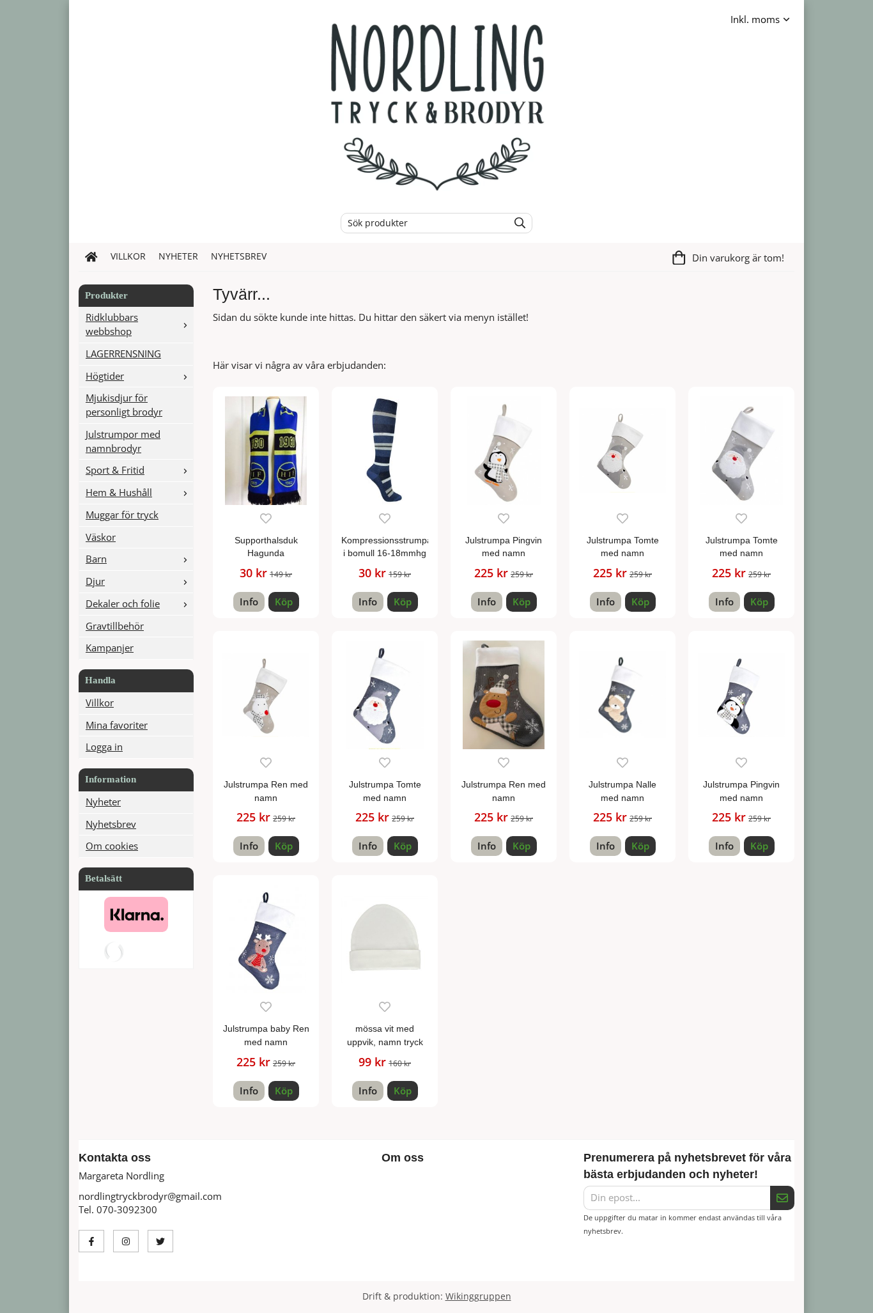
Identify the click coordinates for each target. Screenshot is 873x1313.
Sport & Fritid (115, 469)
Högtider (105, 375)
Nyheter (178, 256)
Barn (96, 558)
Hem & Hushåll (119, 492)
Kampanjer (110, 647)
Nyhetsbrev (239, 256)
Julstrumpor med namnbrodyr (123, 441)
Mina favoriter (117, 725)
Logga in (104, 746)
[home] (91, 257)
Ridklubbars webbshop (112, 324)
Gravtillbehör (115, 625)
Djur (95, 581)
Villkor (128, 256)
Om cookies (112, 845)
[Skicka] (782, 1198)
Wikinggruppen (478, 1296)
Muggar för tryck (122, 514)
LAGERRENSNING (123, 353)
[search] (517, 223)
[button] (283, 602)
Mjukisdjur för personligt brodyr (124, 404)
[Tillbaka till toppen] (786, 1295)
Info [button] (249, 601)
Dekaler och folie (123, 603)
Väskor (101, 537)
